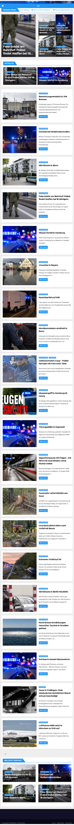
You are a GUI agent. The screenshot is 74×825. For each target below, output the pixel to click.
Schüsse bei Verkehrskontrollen (63, 30)
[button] (33, 35)
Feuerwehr (42, 687)
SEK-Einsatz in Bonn (46, 52)
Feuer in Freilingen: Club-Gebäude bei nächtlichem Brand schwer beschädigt (54, 693)
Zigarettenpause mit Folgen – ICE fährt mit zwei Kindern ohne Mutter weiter (55, 461)
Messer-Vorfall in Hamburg (14, 51)
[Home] (2, 5)
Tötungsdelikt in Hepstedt (52, 427)
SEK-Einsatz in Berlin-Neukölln (53, 592)
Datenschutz (60, 823)
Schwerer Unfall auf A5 (50, 559)
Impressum (69, 823)
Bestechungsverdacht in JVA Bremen (47, 30)
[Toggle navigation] (38, 5)
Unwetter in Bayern (49, 80)
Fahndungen (52, 357)
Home (54, 823)
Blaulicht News (8, 47)
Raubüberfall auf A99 (49, 297)
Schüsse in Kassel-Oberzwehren (54, 659)
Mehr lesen (43, 116)
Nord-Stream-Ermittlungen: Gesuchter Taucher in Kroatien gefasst (54, 625)
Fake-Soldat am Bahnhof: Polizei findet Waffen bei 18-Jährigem (64, 54)
